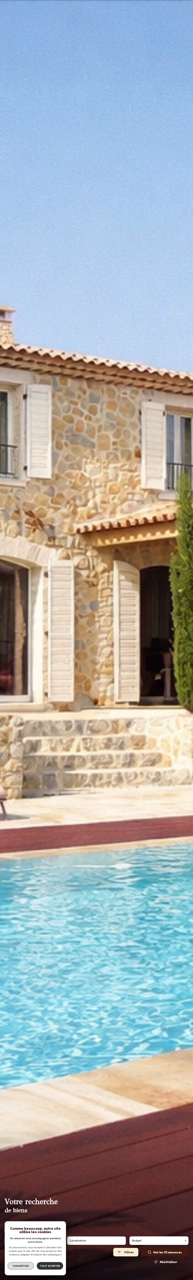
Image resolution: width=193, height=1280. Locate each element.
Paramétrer (21, 1266)
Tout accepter (50, 1266)
